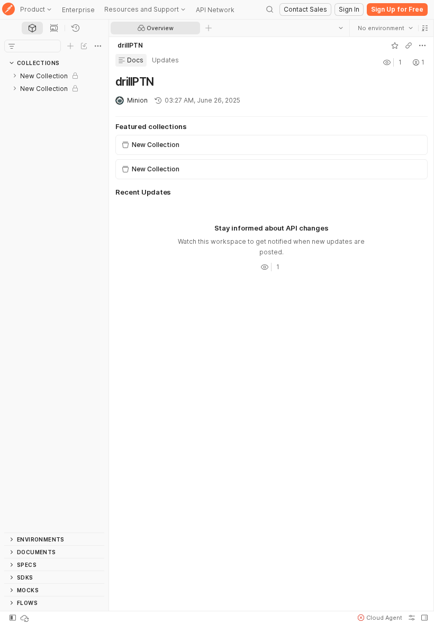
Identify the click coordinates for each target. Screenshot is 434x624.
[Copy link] (408, 45)
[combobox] (385, 28)
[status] (25, 617)
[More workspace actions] (422, 45)
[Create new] (70, 46)
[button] (424, 28)
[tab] (32, 28)
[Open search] (270, 9)
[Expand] (15, 75)
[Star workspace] (394, 45)
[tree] (54, 301)
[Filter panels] (11, 46)
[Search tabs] (340, 28)
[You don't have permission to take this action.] (208, 28)
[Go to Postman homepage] (8, 10)
